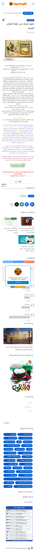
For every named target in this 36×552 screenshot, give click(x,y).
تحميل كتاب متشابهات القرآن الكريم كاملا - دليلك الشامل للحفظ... (27, 249)
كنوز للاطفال (10, 482)
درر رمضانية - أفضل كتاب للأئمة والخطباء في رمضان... (11, 230)
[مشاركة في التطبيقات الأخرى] (12, 204)
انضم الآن (18, 282)
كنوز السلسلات (13, 464)
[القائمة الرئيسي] (33, 4)
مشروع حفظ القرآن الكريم (24, 486)
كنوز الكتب (30, 20)
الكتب (19, 441)
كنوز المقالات (12, 475)
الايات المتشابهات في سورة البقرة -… (19, 520)
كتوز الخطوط (8, 449)
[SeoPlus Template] (29, 548)
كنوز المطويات (27, 475)
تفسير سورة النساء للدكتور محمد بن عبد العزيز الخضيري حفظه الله (19, 348)
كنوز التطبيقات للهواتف (13, 456)
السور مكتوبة (27, 441)
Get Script (14, 540)
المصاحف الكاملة (9, 441)
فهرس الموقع (20, 449)
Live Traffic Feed (19, 507)
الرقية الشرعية (12, 438)
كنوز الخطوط (11, 460)
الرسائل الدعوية (27, 438)
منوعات (10, 486)
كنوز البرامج (28, 456)
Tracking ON (24, 540)
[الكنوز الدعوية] (18, 4)
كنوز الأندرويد (12, 453)
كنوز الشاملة (28, 467)
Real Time (19, 540)
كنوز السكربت (27, 464)
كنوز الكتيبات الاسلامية (25, 471)
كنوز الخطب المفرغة (26, 460)
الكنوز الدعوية (9, 548)
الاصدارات (12, 434)
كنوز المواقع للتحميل (25, 479)
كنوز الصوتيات (17, 467)
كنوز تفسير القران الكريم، (24, 482)
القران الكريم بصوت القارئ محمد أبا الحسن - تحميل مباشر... (12, 13)
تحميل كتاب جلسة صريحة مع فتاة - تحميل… (19, 511)
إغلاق (12, 286)
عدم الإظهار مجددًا (20, 286)
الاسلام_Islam (27, 434)
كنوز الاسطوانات (27, 453)
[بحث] (3, 4)
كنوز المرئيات (10, 471)
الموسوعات (28, 445)
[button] (27, 204)
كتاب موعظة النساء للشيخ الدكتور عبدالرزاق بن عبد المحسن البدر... (26, 230)
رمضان (29, 449)
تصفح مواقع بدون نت (13, 445)
